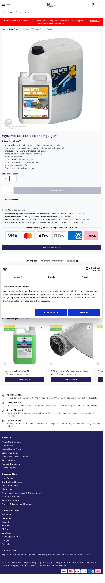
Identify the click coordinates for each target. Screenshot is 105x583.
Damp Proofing (15, 29)
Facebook (6, 514)
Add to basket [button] (24, 379)
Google (5, 540)
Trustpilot (6, 544)
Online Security (9, 468)
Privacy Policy (8, 460)
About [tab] (85, 277)
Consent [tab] (18, 277)
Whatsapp (7, 533)
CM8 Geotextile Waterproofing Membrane (70, 371)
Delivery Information (11, 496)
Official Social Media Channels (16, 456)
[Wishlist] (42, 327)
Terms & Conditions (11, 464)
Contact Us (7, 445)
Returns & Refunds (10, 500)
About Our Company (11, 442)
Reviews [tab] (72, 260)
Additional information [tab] (52, 260)
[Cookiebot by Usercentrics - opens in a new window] (88, 269)
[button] (98, 5)
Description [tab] (31, 260)
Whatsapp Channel (11, 536)
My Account (7, 489)
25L (5, 178)
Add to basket (57, 190)
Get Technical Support (12, 482)
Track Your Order (10, 485)
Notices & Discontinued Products (17, 504)
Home (4, 29)
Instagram (6, 518)
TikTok (5, 529)
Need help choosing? (51, 247)
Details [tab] (51, 277)
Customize (49, 312)
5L (13, 178)
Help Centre (7, 478)
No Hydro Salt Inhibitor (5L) (17, 371)
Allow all (84, 312)
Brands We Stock (10, 453)
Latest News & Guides (12, 449)
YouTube (6, 525)
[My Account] (93, 5)
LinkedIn (6, 522)
